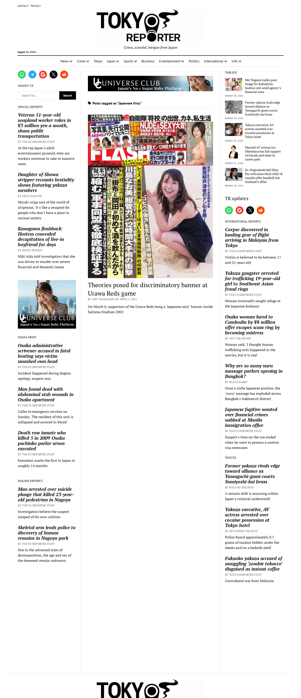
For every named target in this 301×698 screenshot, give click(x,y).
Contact (23, 5)
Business (148, 61)
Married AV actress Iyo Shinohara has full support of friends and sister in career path (263, 153)
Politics (194, 61)
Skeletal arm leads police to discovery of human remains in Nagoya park (47, 533)
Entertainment (169, 61)
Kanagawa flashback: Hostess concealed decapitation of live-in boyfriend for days (41, 236)
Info (235, 61)
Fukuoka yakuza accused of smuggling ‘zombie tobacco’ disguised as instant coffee (253, 563)
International (213, 61)
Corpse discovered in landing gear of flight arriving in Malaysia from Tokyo (252, 237)
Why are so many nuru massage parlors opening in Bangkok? (253, 371)
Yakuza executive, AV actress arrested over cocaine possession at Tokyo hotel (259, 131)
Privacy (36, 5)
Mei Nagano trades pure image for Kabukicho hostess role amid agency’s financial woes (263, 86)
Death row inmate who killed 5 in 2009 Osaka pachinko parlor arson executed (42, 440)
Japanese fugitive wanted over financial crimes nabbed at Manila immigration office (251, 417)
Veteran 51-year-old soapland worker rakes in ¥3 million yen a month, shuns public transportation (44, 125)
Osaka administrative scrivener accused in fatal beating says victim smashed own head (44, 353)
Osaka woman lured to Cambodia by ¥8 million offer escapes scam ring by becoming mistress (252, 324)
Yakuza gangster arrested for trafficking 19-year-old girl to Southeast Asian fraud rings (252, 281)
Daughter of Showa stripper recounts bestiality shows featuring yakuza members (46, 182)
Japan (111, 61)
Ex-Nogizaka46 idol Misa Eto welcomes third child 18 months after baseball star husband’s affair (263, 176)
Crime (81, 61)
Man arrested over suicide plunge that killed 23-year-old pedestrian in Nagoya (46, 494)
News (64, 61)
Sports (128, 61)
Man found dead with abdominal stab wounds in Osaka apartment (45, 394)
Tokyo (98, 61)
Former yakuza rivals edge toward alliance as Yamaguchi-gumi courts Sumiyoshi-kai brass (262, 108)
